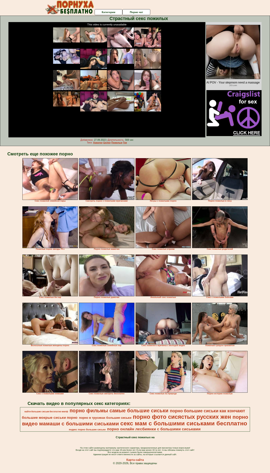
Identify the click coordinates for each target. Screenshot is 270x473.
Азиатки (97, 142)
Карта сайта (135, 459)
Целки (107, 142)
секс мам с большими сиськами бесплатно (183, 423)
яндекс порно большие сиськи (87, 429)
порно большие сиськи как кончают (207, 410)
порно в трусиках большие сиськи (105, 417)
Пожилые (116, 142)
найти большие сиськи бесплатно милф (46, 411)
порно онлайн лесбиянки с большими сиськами (154, 429)
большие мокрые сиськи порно (50, 417)
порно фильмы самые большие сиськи (119, 410)
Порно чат (136, 12)
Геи (125, 142)
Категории (108, 12)
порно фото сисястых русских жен (182, 417)
